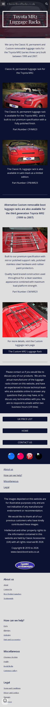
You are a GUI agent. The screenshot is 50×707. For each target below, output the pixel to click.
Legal (6, 487)
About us (8, 469)
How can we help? (13, 475)
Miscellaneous (11, 481)
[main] (25, 19)
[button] (3, 4)
